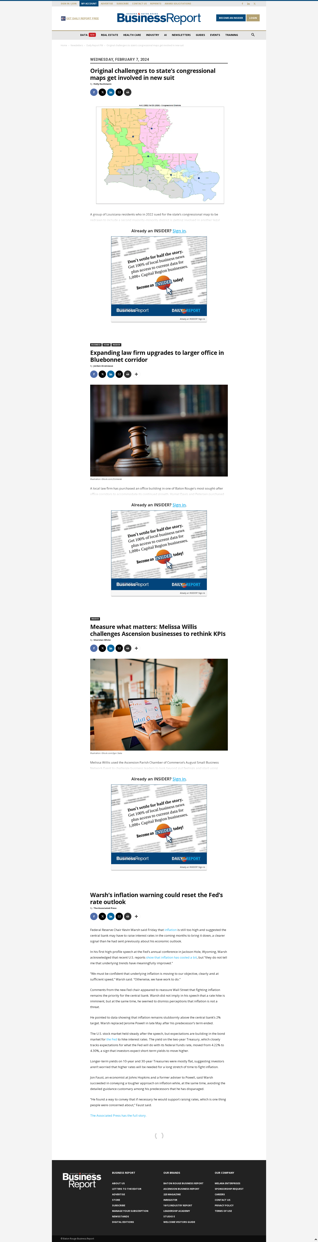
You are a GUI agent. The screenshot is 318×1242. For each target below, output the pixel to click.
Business (95, 344)
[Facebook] (242, 3)
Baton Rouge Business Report (183, 1183)
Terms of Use (223, 1211)
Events (215, 35)
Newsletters (181, 35)
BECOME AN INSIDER (231, 18)
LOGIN (253, 18)
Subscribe (122, 3)
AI (165, 35)
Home (64, 45)
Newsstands (120, 1216)
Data (87, 35)
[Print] (127, 92)
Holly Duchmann (102, 83)
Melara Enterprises (227, 1183)
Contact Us (139, 3)
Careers (220, 1194)
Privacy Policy (224, 1205)
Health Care (132, 35)
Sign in (179, 230)
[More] (136, 374)
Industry (152, 35)
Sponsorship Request (229, 1188)
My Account (89, 3)
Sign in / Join (69, 3)
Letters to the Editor (126, 1188)
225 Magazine (172, 1194)
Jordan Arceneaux (103, 365)
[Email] (119, 92)
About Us (118, 1183)
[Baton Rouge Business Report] (159, 19)
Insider (116, 344)
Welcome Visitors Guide (179, 1222)
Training (231, 35)
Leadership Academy (176, 1211)
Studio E (169, 1216)
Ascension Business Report (181, 1188)
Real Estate (109, 35)
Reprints (155, 3)
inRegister (170, 1200)
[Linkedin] (248, 3)
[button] (252, 35)
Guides (200, 35)
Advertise (107, 3)
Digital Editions (123, 1222)
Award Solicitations (178, 3)
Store (116, 1200)
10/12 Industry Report (177, 1205)
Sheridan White (102, 639)
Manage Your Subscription (130, 1211)
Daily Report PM (94, 45)
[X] (254, 3)
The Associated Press (104, 908)
